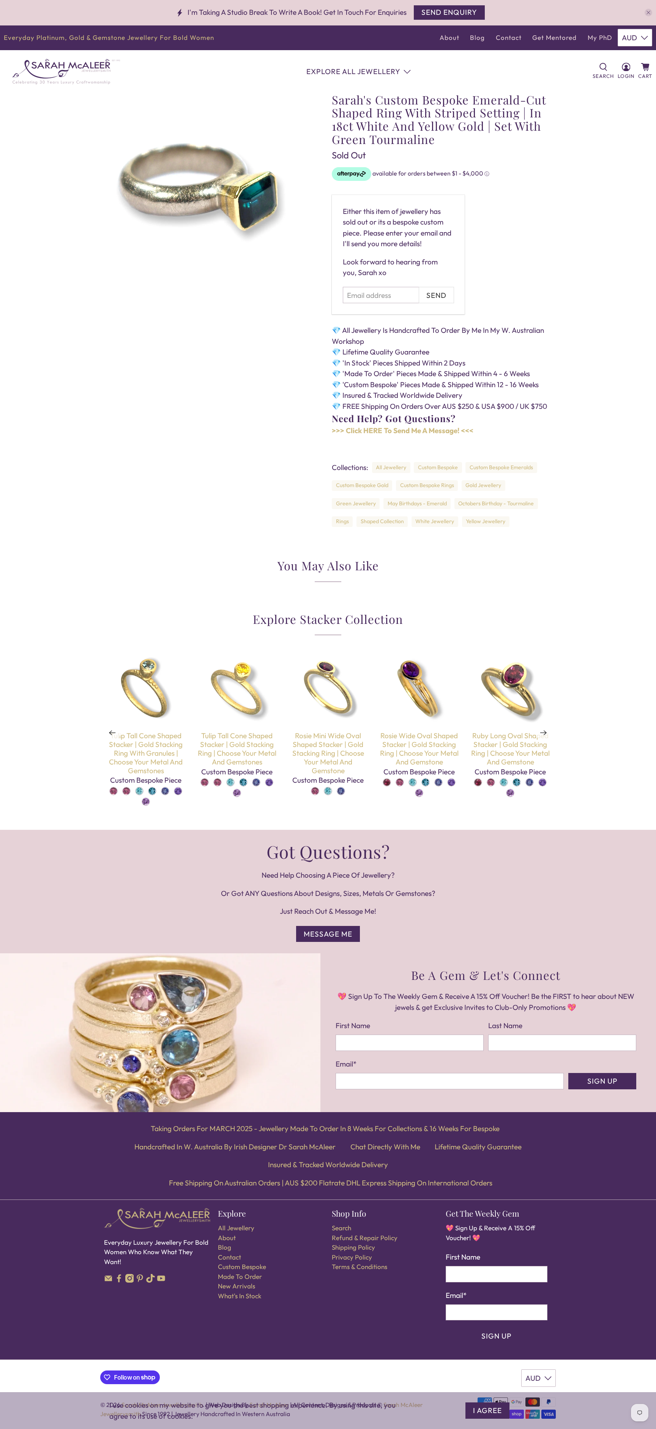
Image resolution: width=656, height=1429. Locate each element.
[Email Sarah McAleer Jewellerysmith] (108, 1280)
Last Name (505, 1025)
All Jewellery (391, 467)
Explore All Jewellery (353, 71)
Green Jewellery (356, 503)
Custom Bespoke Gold (362, 485)
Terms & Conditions (359, 1267)
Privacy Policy (352, 1257)
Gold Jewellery (483, 485)
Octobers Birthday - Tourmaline (496, 503)
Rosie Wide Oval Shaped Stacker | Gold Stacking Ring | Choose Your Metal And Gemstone (419, 748)
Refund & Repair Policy (364, 1238)
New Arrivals (236, 1286)
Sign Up (602, 1081)
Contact (509, 37)
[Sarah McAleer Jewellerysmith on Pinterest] (140, 1280)
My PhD (600, 37)
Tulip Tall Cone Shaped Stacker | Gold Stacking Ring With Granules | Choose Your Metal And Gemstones (146, 753)
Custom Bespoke (438, 467)
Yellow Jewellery (485, 521)
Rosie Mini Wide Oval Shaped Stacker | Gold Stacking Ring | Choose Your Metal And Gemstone (328, 753)
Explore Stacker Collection (328, 619)
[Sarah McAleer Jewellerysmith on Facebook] (119, 1280)
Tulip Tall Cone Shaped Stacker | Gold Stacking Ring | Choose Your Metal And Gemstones (237, 748)
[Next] (543, 732)
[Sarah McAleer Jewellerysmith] (66, 71)
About (449, 37)
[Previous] (112, 732)
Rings (342, 521)
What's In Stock (239, 1296)
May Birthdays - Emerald (417, 503)
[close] (648, 12)
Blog (477, 37)
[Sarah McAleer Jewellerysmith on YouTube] (161, 1280)
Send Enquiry (449, 12)
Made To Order (240, 1276)
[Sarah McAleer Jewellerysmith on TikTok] (150, 1280)
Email (346, 1063)
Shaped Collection (382, 521)
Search (341, 1228)
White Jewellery (434, 521)
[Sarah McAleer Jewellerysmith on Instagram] (129, 1280)
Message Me (328, 933)
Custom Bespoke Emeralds (501, 467)
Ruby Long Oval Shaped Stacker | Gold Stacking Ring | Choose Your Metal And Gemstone (510, 748)
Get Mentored (554, 37)
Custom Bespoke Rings (427, 485)
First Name (353, 1025)
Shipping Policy (353, 1247)
